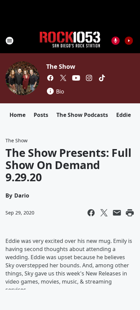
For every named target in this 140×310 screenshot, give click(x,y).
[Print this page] (130, 213)
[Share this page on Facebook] (91, 213)
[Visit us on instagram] (89, 78)
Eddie (123, 115)
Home (17, 115)
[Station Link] (70, 40)
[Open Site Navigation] (9, 41)
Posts (41, 115)
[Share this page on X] (104, 213)
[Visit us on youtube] (76, 78)
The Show (60, 66)
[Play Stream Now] (129, 41)
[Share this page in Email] (117, 213)
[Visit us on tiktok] (102, 78)
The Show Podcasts (82, 115)
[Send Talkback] (115, 41)
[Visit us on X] (63, 78)
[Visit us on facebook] (50, 78)
